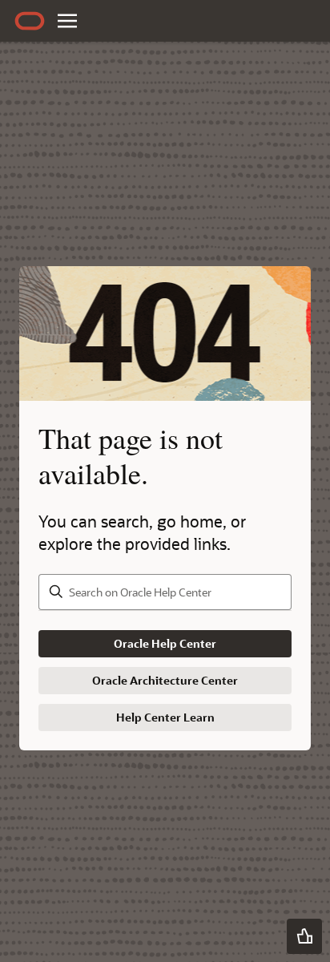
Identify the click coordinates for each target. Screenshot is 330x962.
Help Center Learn (165, 717)
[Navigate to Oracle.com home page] (29, 21)
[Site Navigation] (67, 20)
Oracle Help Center (165, 643)
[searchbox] (165, 592)
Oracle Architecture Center (165, 680)
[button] (304, 936)
